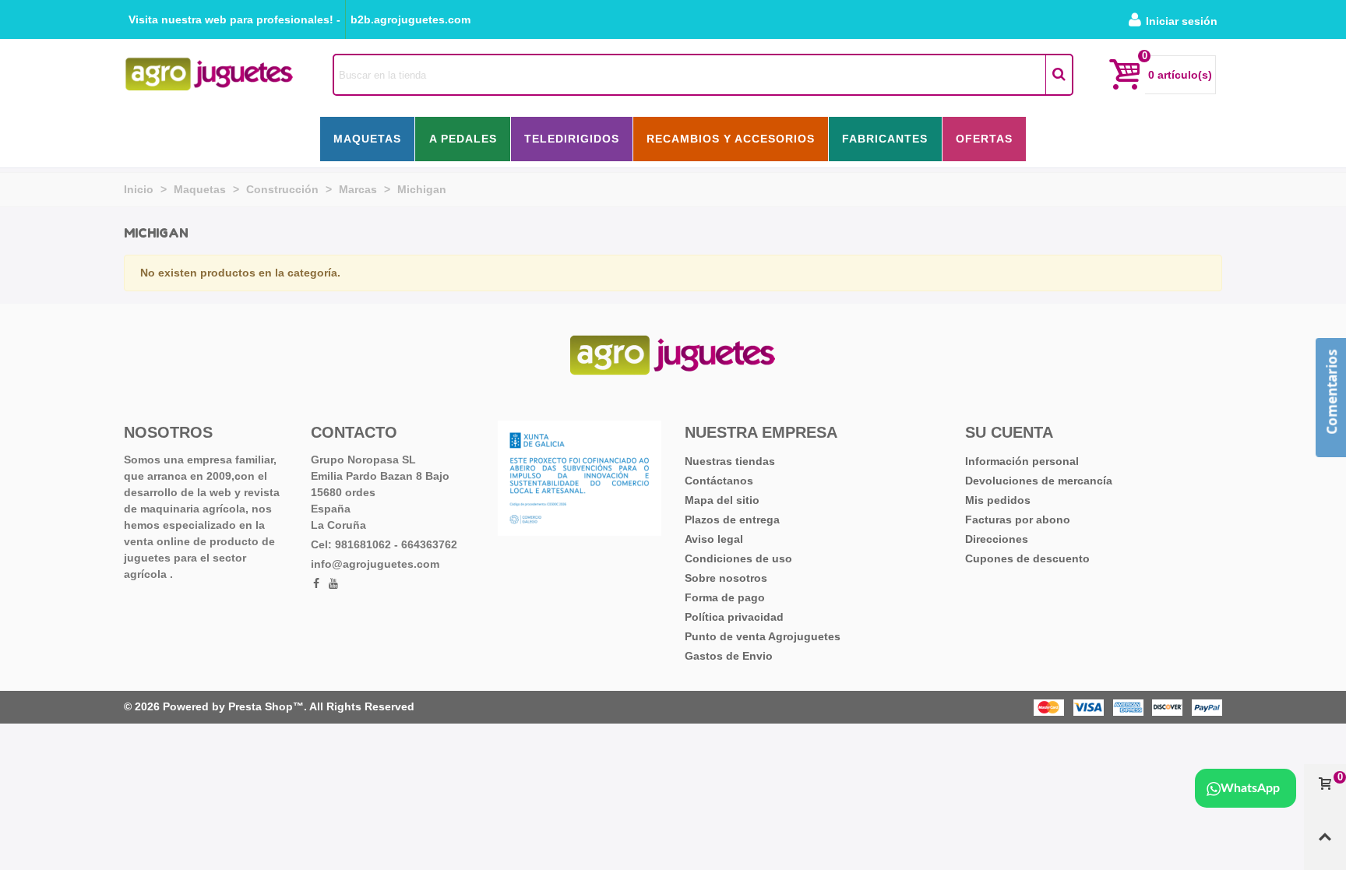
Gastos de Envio (729, 656)
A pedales (463, 138)
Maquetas (367, 138)
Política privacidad (734, 617)
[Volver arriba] (1325, 843)
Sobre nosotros (726, 578)
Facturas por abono (1017, 519)
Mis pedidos (998, 500)
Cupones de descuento (1027, 558)
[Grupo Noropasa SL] (209, 74)
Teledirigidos (571, 138)
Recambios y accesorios (731, 138)
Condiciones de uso (738, 558)
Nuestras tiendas (730, 461)
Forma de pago (725, 597)
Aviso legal (714, 539)
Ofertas (984, 138)
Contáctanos (719, 480)
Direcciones (996, 539)
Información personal (1022, 461)
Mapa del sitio (722, 500)
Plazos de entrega (732, 519)
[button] (234, 19)
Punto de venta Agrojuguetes (762, 636)
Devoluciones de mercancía (1038, 480)
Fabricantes (885, 138)
